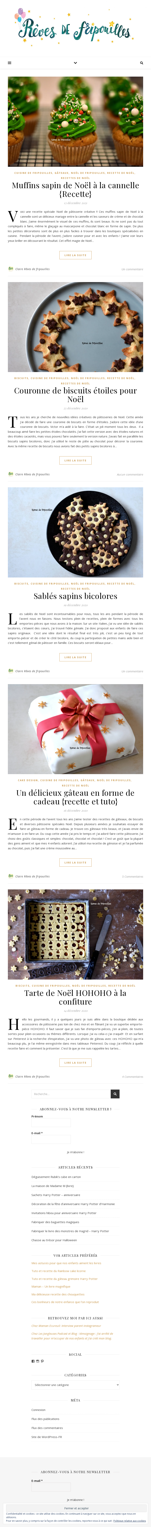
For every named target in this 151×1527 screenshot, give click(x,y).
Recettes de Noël (75, 178)
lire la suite (75, 255)
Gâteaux (62, 173)
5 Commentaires (132, 876)
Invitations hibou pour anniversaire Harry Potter (64, 1213)
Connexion (38, 1410)
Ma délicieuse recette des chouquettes (58, 1294)
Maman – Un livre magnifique (50, 1286)
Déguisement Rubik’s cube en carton (56, 1177)
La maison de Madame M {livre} (52, 1186)
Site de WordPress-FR (46, 1437)
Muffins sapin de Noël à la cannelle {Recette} (75, 189)
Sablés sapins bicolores (76, 595)
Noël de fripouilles (88, 173)
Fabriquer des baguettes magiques (55, 1222)
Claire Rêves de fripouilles (32, 269)
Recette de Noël (120, 173)
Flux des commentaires (47, 1428)
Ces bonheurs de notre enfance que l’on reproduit (65, 1302)
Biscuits (21, 378)
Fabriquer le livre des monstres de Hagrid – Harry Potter (70, 1231)
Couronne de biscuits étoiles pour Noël (75, 394)
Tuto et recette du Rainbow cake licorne (58, 1271)
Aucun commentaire (130, 474)
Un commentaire (132, 269)
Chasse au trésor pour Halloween (54, 1240)
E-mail (37, 1133)
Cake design (28, 780)
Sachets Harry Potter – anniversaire (55, 1195)
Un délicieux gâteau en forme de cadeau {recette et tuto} (75, 796)
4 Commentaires (132, 1077)
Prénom (37, 1116)
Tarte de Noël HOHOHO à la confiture (75, 996)
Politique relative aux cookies (129, 1520)
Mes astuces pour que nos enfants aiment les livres (66, 1263)
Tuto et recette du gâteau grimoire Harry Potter (64, 1279)
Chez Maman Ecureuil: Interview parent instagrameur (66, 1326)
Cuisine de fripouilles (33, 173)
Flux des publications (45, 1419)
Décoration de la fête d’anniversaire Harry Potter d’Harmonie (73, 1204)
